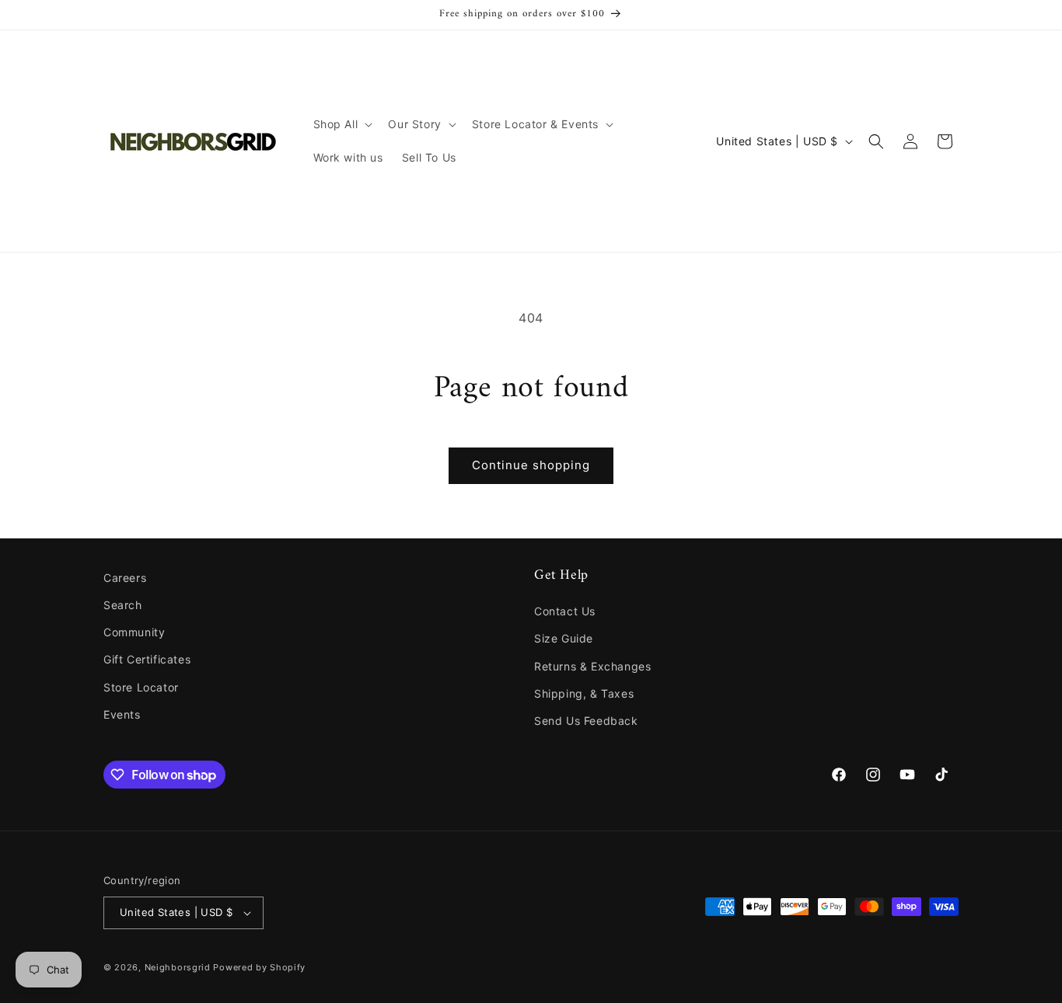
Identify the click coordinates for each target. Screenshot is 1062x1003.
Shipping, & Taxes (584, 693)
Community (134, 632)
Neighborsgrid (178, 967)
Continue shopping (531, 465)
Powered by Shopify (259, 967)
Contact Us (565, 611)
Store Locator (141, 687)
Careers (124, 577)
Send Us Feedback (586, 720)
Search (122, 604)
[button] (341, 124)
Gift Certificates (146, 659)
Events (122, 714)
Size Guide (563, 638)
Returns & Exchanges (592, 666)
